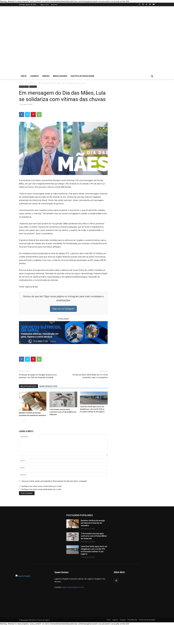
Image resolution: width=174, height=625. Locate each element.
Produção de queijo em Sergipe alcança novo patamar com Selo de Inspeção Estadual (38, 376)
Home (21, 83)
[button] (152, 76)
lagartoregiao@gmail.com (73, 587)
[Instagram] (143, 4)
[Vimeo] (150, 4)
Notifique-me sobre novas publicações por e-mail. (41, 489)
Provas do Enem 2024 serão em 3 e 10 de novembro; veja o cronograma (90, 376)
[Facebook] (139, 4)
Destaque (33, 87)
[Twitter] (146, 4)
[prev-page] (20, 420)
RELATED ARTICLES (28, 386)
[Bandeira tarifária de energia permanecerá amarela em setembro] (33, 401)
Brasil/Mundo (30, 83)
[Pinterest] (33, 114)
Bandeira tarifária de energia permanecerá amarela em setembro (93, 523)
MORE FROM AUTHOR (48, 386)
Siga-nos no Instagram (63, 308)
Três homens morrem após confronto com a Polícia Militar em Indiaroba (62, 411)
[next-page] (24, 420)
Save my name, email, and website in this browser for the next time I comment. (54, 481)
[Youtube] (153, 4)
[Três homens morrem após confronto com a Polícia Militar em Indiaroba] (63, 399)
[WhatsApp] (39, 114)
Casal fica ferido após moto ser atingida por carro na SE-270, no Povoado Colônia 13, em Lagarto (92, 409)
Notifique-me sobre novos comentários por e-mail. (42, 486)
